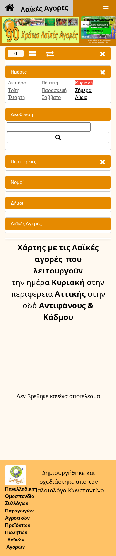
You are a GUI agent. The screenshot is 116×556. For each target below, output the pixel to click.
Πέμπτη (50, 82)
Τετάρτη (16, 97)
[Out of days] (50, 53)
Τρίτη (13, 90)
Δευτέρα (17, 82)
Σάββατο (51, 97)
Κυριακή (84, 82)
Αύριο (81, 97)
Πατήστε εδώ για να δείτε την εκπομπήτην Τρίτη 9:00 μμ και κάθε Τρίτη (98, 41)
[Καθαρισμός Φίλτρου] (102, 72)
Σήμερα (83, 90)
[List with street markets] (32, 53)
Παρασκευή (54, 90)
